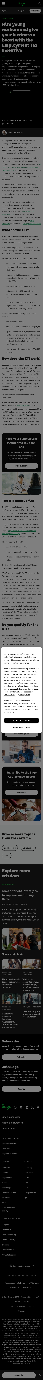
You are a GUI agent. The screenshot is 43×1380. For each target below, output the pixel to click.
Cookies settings (21, 727)
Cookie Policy (9, 694)
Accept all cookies (21, 720)
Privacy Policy (25, 694)
